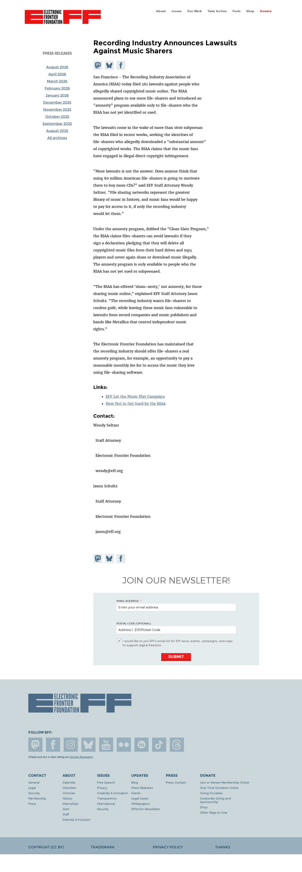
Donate (266, 11)
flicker (124, 745)
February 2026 (57, 88)
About (161, 11)
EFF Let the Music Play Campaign (135, 396)
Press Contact (176, 782)
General (33, 782)
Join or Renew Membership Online (224, 782)
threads (177, 745)
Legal (32, 787)
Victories (69, 793)
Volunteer (69, 787)
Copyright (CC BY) (46, 847)
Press (32, 803)
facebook (53, 745)
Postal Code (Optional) (134, 623)
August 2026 (57, 67)
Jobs (66, 809)
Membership (37, 798)
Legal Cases (139, 798)
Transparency (107, 798)
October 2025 (57, 117)
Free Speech (106, 782)
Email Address (128, 600)
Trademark (103, 847)
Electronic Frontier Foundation (63, 19)
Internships (70, 803)
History (67, 798)
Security (34, 793)
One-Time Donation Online (219, 787)
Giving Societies (211, 793)
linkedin (141, 745)
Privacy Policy (168, 847)
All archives (57, 138)
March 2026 (57, 81)
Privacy (102, 787)
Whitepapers (140, 803)
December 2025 (57, 102)
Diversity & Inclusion (76, 819)
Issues (177, 11)
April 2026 (57, 74)
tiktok (159, 745)
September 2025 (57, 124)
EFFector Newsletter (145, 809)
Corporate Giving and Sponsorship (215, 800)
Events (136, 793)
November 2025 (57, 109)
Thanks (222, 847)
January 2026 (57, 95)
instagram (71, 745)
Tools (236, 11)
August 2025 (57, 131)
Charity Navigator (81, 757)
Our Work (194, 11)
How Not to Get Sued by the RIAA (136, 403)
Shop (250, 11)
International (106, 803)
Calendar (69, 782)
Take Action (217, 11)
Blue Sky (88, 745)
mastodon (35, 745)
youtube (106, 745)
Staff (66, 814)
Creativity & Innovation (112, 793)
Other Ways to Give (213, 812)
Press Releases (57, 53)
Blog (134, 782)
